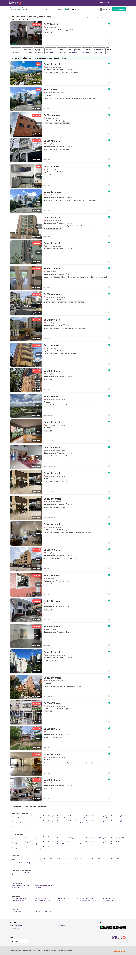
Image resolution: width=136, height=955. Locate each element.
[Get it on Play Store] (106, 927)
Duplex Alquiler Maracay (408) (43, 859)
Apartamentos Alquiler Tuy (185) (21, 838)
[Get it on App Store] (119, 928)
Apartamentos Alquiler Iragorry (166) (68, 838)
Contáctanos (61, 926)
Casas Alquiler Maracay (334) (111, 859)
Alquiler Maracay (16, 911)
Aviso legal (37, 950)
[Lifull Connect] (117, 952)
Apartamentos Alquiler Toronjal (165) (113, 838)
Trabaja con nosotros (16, 926)
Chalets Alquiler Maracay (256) (21, 863)
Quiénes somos (14, 928)
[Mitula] (15, 2)
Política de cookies (50, 950)
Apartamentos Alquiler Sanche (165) (90, 838)
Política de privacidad (65, 950)
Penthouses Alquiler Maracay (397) (67, 859)
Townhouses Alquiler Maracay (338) (90, 859)
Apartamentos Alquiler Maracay (43, 911)
